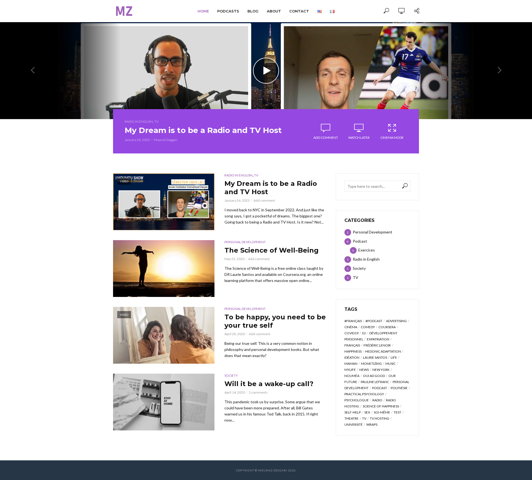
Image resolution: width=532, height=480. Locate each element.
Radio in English (139, 121)
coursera (387, 327)
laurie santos (375, 357)
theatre (351, 418)
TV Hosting (379, 418)
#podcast (373, 321)
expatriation (378, 339)
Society (231, 375)
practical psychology (364, 394)
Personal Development (245, 242)
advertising (396, 321)
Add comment (325, 137)
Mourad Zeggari (165, 140)
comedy (368, 327)
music (390, 363)
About (274, 11)
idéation (351, 357)
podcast (379, 388)
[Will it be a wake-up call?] (163, 402)
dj (364, 333)
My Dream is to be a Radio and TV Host (203, 130)
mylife (350, 370)
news (364, 370)
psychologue (356, 400)
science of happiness (381, 406)
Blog (253, 11)
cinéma (350, 327)
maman (350, 363)
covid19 (351, 333)
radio (377, 400)
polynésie (399, 388)
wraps (371, 424)
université (353, 424)
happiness (353, 351)
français (352, 345)
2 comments (258, 392)
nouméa (351, 376)
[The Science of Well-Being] (163, 268)
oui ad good (374, 376)
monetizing (371, 363)
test (397, 412)
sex (367, 412)
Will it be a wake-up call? (268, 384)
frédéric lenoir (377, 345)
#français (353, 321)
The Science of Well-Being (271, 250)
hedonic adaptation (383, 351)
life (394, 357)
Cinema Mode (392, 137)
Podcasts (228, 11)
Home (203, 11)
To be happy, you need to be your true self (275, 321)
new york (381, 370)
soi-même (382, 412)
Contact (299, 11)
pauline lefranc (375, 382)
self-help (352, 412)
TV (156, 121)
